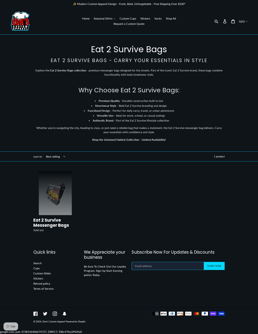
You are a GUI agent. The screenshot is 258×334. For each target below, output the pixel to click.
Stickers (38, 278)
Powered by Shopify (76, 321)
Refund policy (41, 283)
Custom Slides (42, 273)
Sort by (37, 156)
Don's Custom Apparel (53, 321)
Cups (36, 268)
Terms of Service (43, 288)
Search (37, 263)
